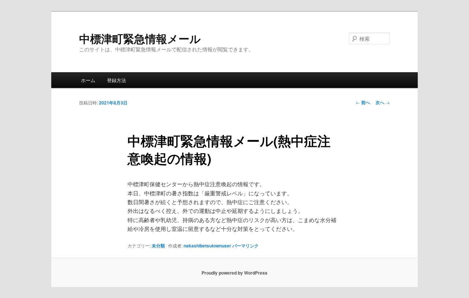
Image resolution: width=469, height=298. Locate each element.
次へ (383, 102)
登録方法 (116, 80)
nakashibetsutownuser (207, 245)
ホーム (88, 80)
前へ (363, 102)
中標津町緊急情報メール (140, 38)
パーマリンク (245, 245)
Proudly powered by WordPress (234, 272)
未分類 (158, 245)
